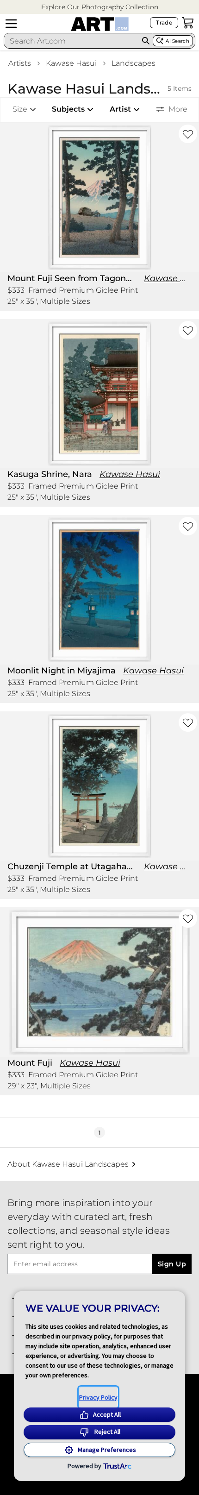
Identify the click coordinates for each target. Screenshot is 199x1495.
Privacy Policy (98, 1397)
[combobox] (71, 40)
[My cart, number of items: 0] (187, 22)
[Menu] (11, 23)
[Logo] (100, 24)
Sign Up (172, 1264)
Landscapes (133, 63)
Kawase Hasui (71, 63)
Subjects (68, 109)
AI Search (177, 41)
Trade (164, 22)
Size (19, 109)
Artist (120, 109)
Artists (19, 63)
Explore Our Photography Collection (99, 7)
